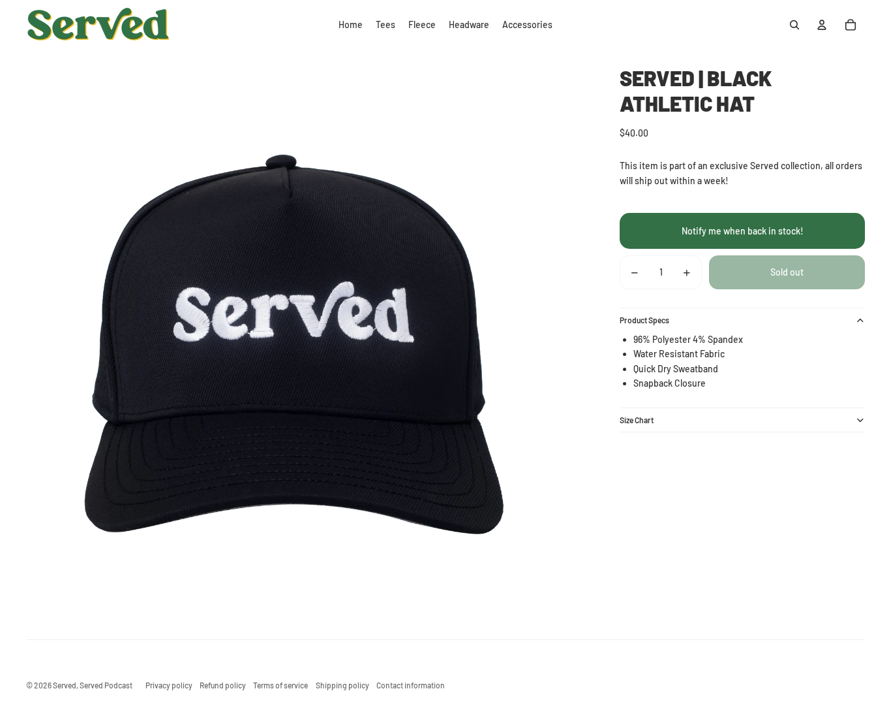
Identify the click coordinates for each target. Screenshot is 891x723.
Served (64, 685)
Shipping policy (342, 685)
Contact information (410, 685)
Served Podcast (106, 685)
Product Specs (644, 320)
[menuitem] (351, 24)
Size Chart (637, 420)
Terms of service (280, 685)
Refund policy (223, 685)
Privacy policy (168, 685)
